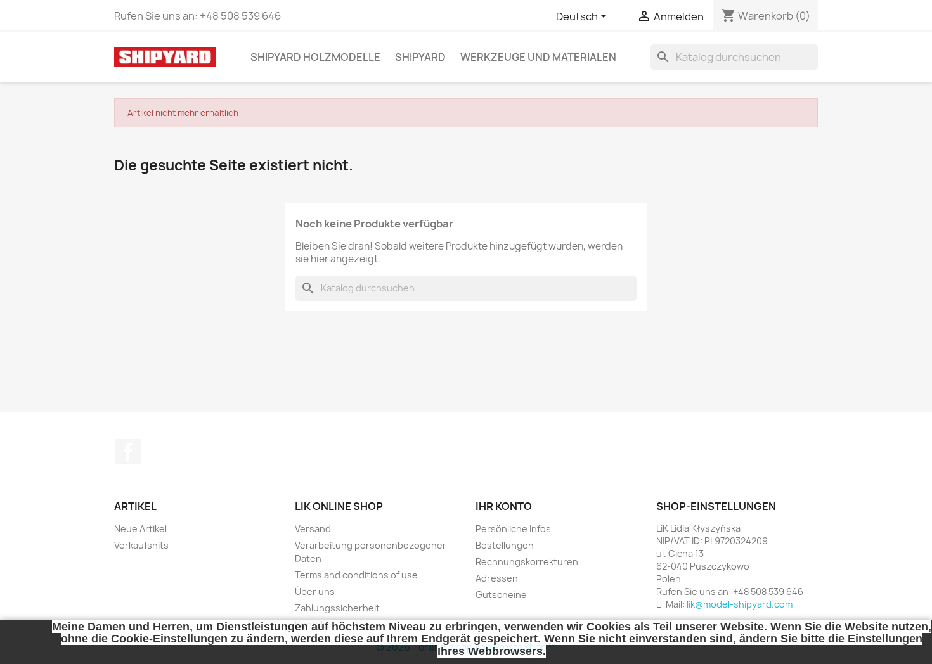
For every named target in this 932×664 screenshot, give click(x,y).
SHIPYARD (420, 57)
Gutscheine (501, 595)
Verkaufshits (141, 545)
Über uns (315, 591)
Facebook (128, 451)
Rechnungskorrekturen (527, 562)
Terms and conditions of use (356, 575)
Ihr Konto (504, 506)
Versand (313, 529)
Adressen (497, 578)
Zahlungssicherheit (337, 608)
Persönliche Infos (513, 529)
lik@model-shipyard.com (740, 604)
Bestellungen (505, 545)
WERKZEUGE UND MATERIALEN (538, 57)
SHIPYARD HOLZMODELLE (315, 57)
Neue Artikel (140, 529)
